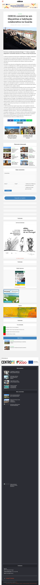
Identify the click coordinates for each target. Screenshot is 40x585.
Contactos (21, 583)
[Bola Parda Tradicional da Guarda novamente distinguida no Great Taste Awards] (7, 348)
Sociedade (20, 13)
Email (16, 183)
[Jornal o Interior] (20, 1)
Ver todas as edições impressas (20, 287)
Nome (6, 183)
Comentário (6, 173)
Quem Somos (8, 583)
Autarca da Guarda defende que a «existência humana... (18, 342)
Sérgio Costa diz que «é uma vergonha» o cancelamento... (15, 400)
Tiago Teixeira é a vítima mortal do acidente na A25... (32, 156)
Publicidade (17, 583)
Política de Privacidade (33, 583)
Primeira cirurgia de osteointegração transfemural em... (13, 386)
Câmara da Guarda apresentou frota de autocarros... (13, 485)
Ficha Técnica (13, 583)
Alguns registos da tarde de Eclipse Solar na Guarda (15, 163)
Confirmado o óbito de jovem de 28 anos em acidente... (14, 377)
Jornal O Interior (10, 578)
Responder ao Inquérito (20, 198)
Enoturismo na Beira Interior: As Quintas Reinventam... (15, 405)
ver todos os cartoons (20, 258)
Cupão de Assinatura (26, 583)
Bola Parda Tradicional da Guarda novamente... (18, 347)
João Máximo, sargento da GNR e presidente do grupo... (15, 372)
